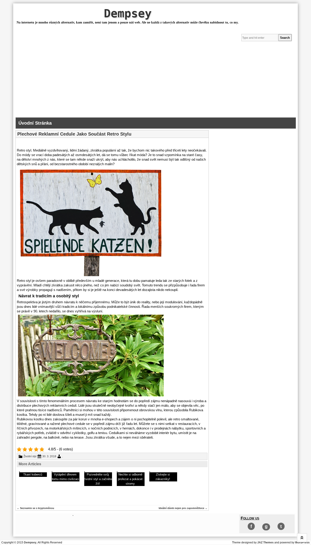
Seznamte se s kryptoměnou (35, 508)
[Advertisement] (155, 83)
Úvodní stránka (35, 123)
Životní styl (29, 456)
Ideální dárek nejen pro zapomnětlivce (183, 508)
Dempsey (128, 13)
